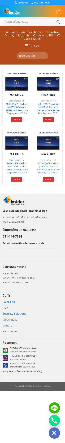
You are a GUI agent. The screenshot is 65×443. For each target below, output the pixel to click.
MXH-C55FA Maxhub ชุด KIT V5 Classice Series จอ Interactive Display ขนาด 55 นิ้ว (16, 109)
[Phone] (54, 420)
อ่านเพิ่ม (17, 119)
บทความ (7, 326)
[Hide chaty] (54, 433)
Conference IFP (43, 36)
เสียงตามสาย (10, 320)
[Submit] (58, 21)
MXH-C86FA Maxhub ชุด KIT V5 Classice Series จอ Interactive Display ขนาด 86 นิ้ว (48, 168)
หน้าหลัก (11, 32)
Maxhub (23, 36)
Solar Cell (9, 302)
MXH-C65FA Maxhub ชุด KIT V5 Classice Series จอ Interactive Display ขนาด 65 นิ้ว (48, 109)
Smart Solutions (30, 32)
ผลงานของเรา (11, 331)
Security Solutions (14, 314)
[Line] (54, 408)
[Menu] (59, 11)
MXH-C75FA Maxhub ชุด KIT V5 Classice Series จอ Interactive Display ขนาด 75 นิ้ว (16, 168)
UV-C (6, 308)
